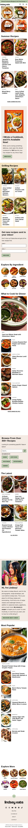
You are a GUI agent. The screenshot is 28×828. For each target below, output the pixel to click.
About (14, 816)
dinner (5, 457)
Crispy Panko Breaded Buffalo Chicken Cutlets (17, 401)
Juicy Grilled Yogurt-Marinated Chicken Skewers (7, 191)
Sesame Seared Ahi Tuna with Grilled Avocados (6, 221)
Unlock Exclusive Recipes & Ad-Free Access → (14, 1)
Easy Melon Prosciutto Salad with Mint (20, 61)
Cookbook (14, 813)
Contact (14, 819)
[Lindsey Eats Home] (5, 5)
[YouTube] (12, 807)
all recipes (14, 535)
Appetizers (14, 457)
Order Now (7, 156)
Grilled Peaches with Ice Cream (19, 189)
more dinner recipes (14, 411)
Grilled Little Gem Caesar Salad (19, 219)
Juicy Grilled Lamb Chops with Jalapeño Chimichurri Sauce (20, 95)
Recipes (14, 811)
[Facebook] (15, 807)
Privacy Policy (8, 826)
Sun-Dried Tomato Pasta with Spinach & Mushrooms (19, 675)
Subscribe (6, 255)
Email (4, 248)
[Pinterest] (18, 807)
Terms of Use (14, 826)
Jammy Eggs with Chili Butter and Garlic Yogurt (18, 718)
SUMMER (5, 465)
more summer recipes (14, 101)
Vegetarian (6, 461)
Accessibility (20, 826)
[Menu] (26, 4)
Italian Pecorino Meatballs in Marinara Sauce (17, 372)
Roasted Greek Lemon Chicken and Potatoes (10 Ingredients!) (7, 528)
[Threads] (9, 807)
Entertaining (17, 461)
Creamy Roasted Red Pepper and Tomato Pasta (19, 343)
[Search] (23, 4)
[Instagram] (6, 807)
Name (4, 243)
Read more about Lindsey (10, 617)
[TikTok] (21, 807)
